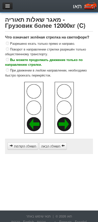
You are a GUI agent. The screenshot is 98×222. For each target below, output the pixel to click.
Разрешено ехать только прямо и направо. (42, 43)
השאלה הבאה (51, 146)
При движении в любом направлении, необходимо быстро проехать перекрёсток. (46, 73)
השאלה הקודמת (24, 146)
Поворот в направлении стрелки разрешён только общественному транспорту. (45, 51)
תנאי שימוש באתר (38, 216)
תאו (77, 6)
